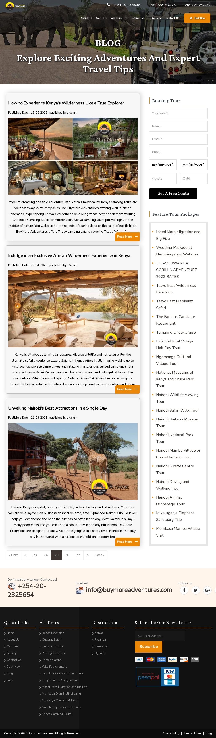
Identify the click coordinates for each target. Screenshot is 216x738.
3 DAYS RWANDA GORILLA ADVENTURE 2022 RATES (176, 270)
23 (35, 555)
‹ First (13, 555)
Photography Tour (54, 653)
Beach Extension (53, 633)
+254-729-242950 (196, 5)
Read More (125, 237)
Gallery (156, 18)
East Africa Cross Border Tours (62, 673)
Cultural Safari (51, 640)
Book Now (199, 18)
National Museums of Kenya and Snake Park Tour (175, 379)
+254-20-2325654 (127, 5)
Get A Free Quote (173, 193)
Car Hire (101, 18)
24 (46, 555)
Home (11, 633)
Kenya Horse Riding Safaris (60, 680)
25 (56, 555)
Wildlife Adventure (54, 667)
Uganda (100, 653)
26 (67, 555)
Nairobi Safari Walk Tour (177, 410)
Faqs (10, 680)
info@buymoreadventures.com (129, 589)
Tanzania (101, 646)
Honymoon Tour (52, 646)
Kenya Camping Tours (56, 714)
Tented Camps (51, 660)
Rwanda (100, 640)
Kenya (99, 633)
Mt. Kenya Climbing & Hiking (60, 700)
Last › (99, 555)
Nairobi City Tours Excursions (61, 707)
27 (78, 555)
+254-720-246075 (162, 5)
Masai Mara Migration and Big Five (65, 687)
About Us (86, 18)
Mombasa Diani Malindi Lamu (61, 694)
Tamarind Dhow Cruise (176, 332)
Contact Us (172, 18)
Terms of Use (192, 733)
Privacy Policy (170, 733)
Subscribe (149, 646)
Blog (10, 673)
